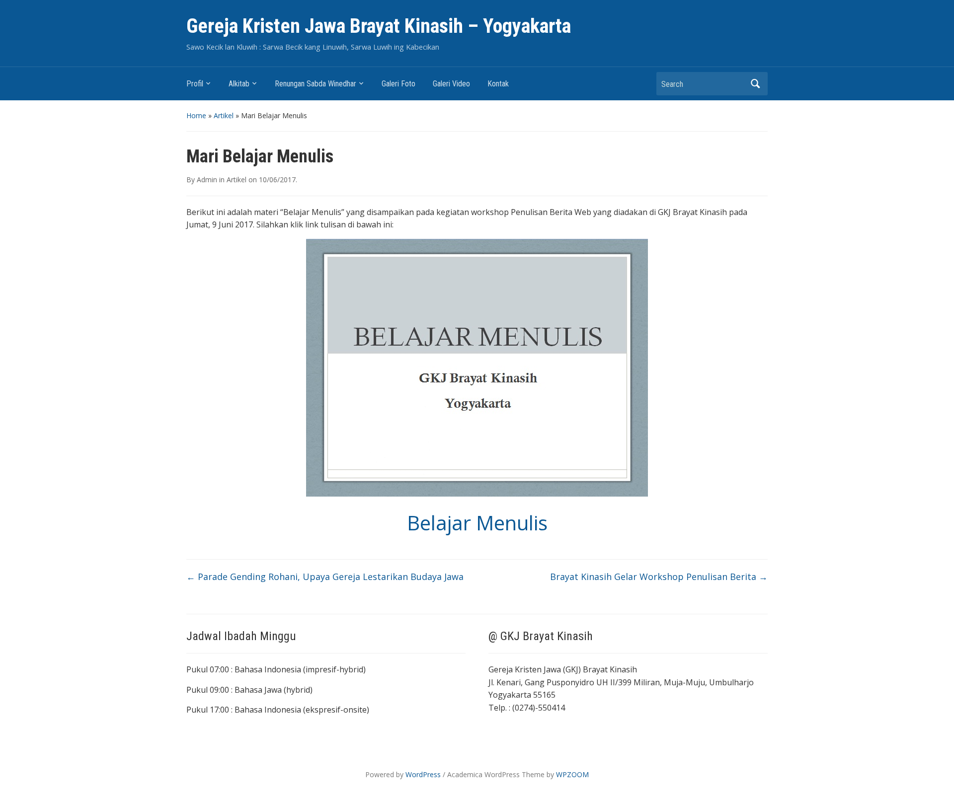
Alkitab (239, 83)
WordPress (423, 774)
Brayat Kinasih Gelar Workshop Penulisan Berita (659, 576)
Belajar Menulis (477, 522)
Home (196, 115)
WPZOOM (572, 774)
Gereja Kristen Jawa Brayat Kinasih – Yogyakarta (378, 26)
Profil (194, 83)
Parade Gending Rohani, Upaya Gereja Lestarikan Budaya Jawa (325, 576)
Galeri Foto (398, 83)
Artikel (224, 115)
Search (755, 83)
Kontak (498, 83)
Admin (207, 179)
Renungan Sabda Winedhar (315, 83)
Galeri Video (451, 83)
